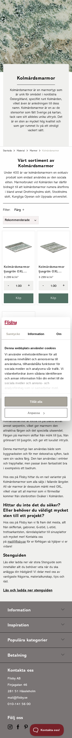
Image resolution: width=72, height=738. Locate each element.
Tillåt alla (36, 401)
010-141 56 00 (19, 704)
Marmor (33, 151)
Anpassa (34, 413)
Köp (19, 298)
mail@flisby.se (17, 697)
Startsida (7, 151)
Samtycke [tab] (13, 333)
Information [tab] (36, 333)
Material (21, 151)
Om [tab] (58, 333)
